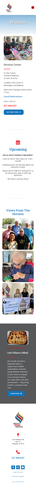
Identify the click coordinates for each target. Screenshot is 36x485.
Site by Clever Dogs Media (18, 481)
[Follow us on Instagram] (18, 467)
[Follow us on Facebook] (13, 467)
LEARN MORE (15, 394)
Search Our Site (18, 472)
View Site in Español (18, 476)
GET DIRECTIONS (13, 112)
